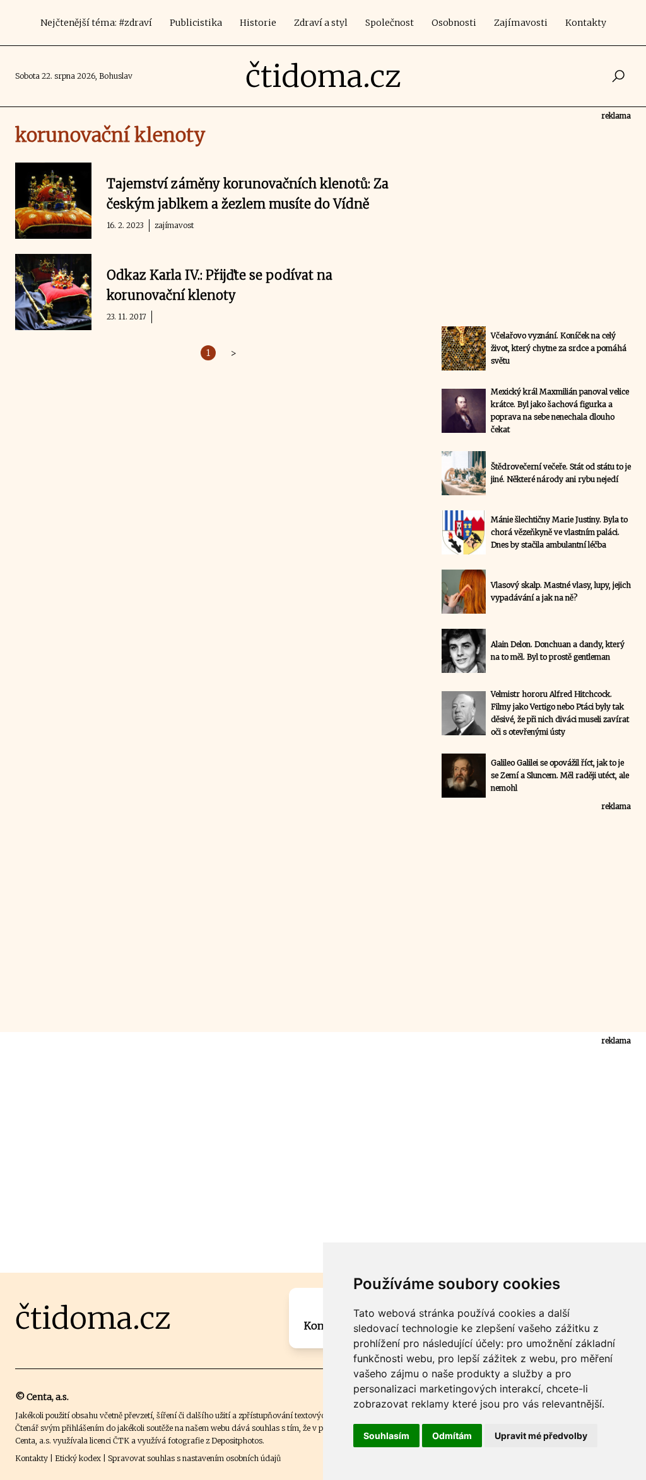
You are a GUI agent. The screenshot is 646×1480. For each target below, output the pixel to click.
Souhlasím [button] (386, 1435)
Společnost (389, 22)
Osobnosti (454, 22)
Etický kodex (78, 1458)
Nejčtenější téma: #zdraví (96, 22)
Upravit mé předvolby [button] (541, 1435)
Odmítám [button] (452, 1435)
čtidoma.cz (323, 76)
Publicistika (196, 22)
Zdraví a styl (321, 22)
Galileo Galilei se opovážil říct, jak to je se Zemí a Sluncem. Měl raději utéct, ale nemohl (560, 775)
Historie (258, 22)
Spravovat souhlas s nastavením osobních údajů (194, 1458)
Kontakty (585, 22)
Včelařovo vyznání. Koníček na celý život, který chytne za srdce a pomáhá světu (558, 348)
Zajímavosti (521, 22)
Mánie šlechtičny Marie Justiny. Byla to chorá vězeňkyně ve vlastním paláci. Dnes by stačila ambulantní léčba (559, 532)
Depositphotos (236, 1440)
